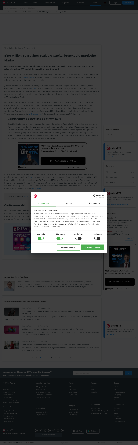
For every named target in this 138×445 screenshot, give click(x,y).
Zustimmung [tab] (43, 203)
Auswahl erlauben (68, 247)
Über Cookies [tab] (94, 203)
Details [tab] (69, 203)
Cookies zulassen (92, 247)
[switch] (59, 238)
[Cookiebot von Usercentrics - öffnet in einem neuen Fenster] (94, 196)
